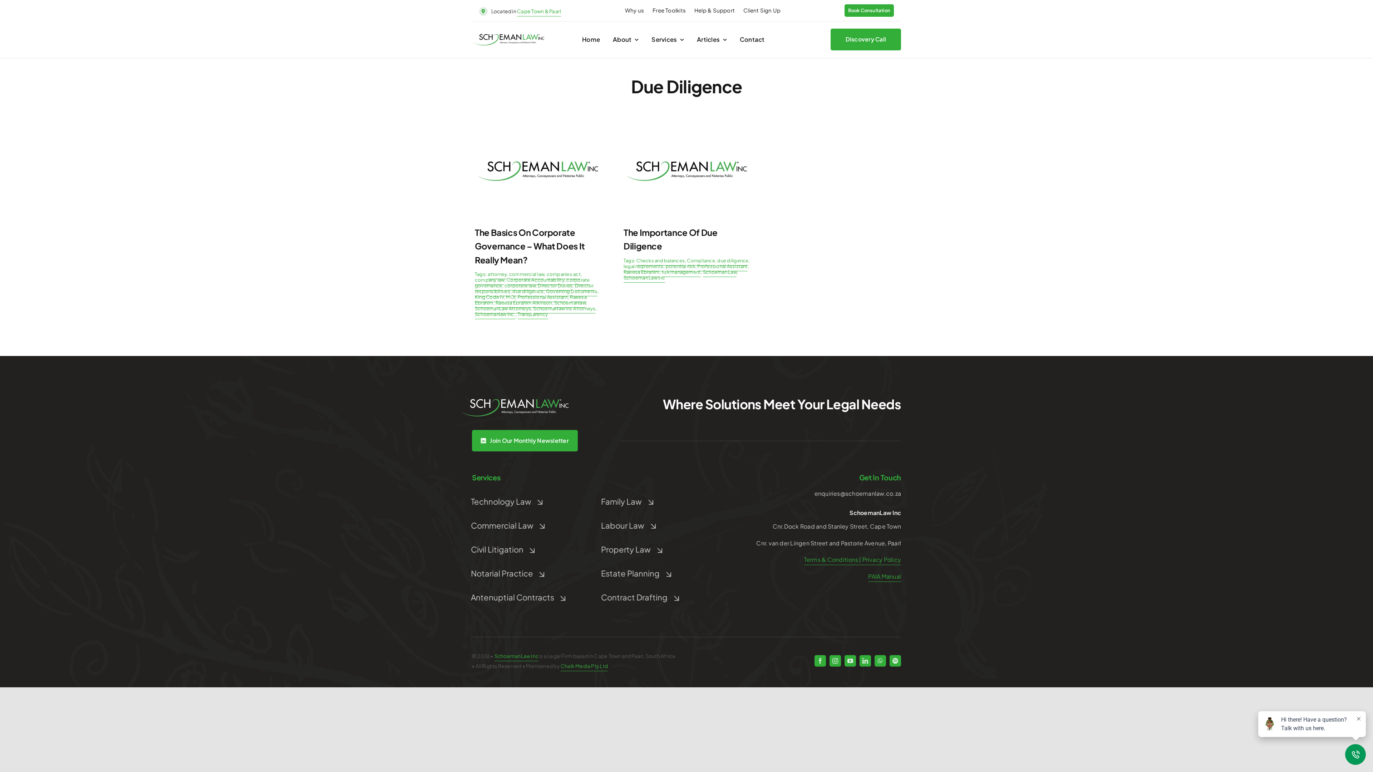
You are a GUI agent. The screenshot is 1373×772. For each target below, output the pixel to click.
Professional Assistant (543, 297)
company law (490, 280)
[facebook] (820, 661)
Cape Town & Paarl (539, 11)
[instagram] (835, 661)
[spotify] (895, 661)
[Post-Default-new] (538, 127)
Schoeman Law (720, 272)
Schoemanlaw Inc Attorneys (564, 308)
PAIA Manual (884, 576)
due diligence (527, 291)
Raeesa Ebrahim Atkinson (524, 303)
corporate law (520, 285)
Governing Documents (572, 291)
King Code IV (489, 297)
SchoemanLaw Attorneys (503, 308)
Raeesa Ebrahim (641, 272)
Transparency (533, 314)
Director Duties (555, 285)
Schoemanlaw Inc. (495, 314)
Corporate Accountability (535, 280)
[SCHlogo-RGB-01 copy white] (515, 401)
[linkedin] (865, 661)
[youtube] (850, 661)
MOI (510, 297)
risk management (681, 272)
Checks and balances (660, 260)
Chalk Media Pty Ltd (584, 666)
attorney (497, 274)
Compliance (701, 260)
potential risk (680, 266)
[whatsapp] (880, 661)
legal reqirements (643, 266)
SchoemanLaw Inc (516, 656)
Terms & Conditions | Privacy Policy (852, 559)
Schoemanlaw (570, 303)
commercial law (526, 274)
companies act (564, 274)
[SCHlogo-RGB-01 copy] (508, 36)
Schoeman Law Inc (644, 278)
